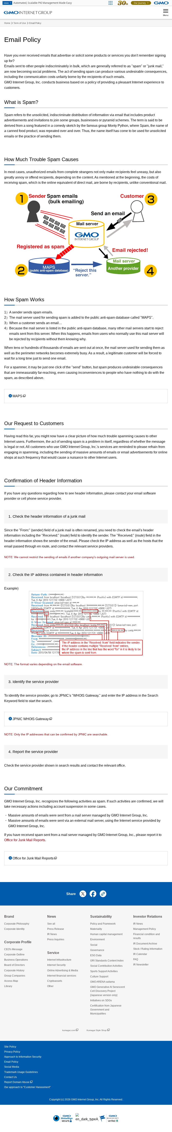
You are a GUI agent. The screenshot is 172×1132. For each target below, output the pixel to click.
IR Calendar (140, 954)
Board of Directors (14, 965)
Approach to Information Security (22, 1056)
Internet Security (56, 965)
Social (93, 944)
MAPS (17, 396)
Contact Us (10, 1077)
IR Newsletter (141, 964)
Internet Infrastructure (59, 959)
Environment (97, 939)
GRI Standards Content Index (107, 960)
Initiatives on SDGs (101, 1000)
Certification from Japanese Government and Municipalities (105, 1009)
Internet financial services (61, 975)
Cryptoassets (54, 980)
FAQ (135, 959)
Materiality (96, 929)
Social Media (11, 1066)
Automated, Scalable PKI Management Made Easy (38, 3)
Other (50, 986)
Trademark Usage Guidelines (21, 1072)
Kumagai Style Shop (97, 1030)
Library (8, 986)
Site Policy (10, 1046)
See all (51, 923)
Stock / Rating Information (147, 948)
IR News (52, 934)
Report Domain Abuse (16, 1082)
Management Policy (144, 929)
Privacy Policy (12, 1051)
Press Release (55, 929)
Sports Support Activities (104, 971)
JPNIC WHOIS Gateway (31, 719)
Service (53, 953)
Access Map (11, 980)
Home (7, 23)
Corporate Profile (17, 942)
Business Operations (16, 959)
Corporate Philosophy (16, 923)
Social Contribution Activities (106, 965)
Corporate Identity (14, 929)
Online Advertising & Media (62, 970)
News (51, 916)
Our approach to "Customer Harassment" (27, 1087)
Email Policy (35, 23)
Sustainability (101, 916)
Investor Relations (147, 916)
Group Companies (14, 975)
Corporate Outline (14, 954)
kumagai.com (68, 1030)
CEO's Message (13, 949)
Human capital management (106, 934)
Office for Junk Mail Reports (33, 858)
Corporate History (14, 970)
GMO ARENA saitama (102, 981)
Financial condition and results (146, 936)
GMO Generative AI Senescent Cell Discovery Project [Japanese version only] (107, 991)
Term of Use (19, 23)
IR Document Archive (145, 943)
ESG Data (96, 955)
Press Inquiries (55, 939)
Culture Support (99, 976)
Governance (97, 950)
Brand (9, 916)
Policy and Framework (103, 923)
